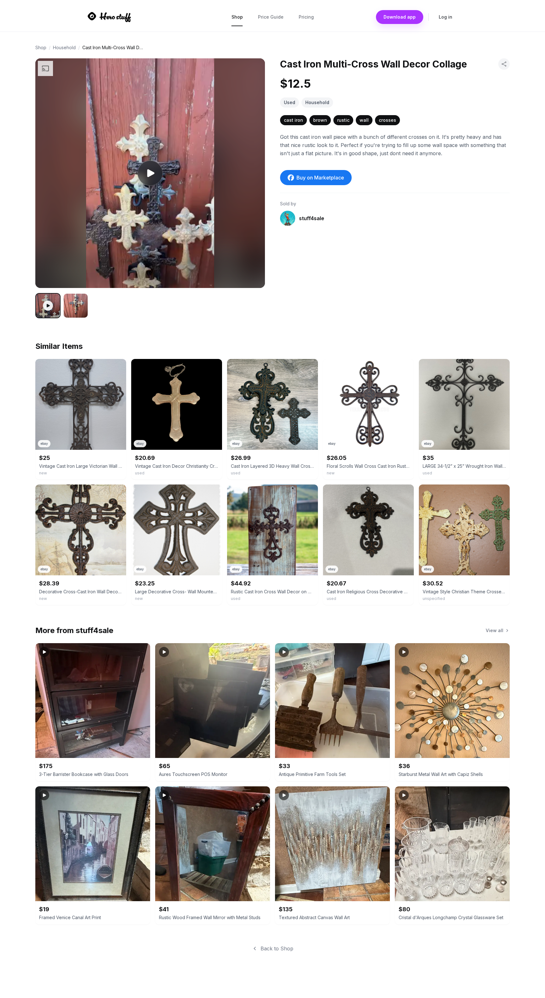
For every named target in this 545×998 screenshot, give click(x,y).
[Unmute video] (251, 255)
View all (494, 630)
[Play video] (150, 173)
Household (64, 47)
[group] (150, 173)
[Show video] (48, 305)
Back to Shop (277, 948)
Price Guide (271, 17)
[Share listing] (504, 64)
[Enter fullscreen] (251, 274)
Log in (445, 17)
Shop (237, 17)
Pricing (306, 17)
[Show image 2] (75, 305)
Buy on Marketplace (320, 177)
